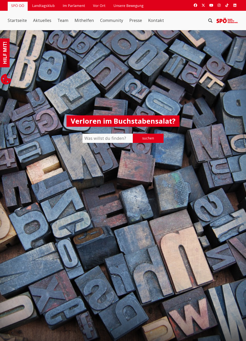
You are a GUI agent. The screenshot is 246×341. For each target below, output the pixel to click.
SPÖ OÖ (17, 5)
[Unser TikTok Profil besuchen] (227, 5)
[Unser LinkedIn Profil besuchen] (234, 5)
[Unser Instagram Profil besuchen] (219, 5)
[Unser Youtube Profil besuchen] (211, 5)
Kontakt (156, 20)
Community (111, 20)
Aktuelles (42, 20)
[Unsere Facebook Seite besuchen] (195, 5)
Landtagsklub (43, 5)
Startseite (17, 20)
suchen (148, 138)
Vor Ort (99, 5)
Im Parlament (74, 5)
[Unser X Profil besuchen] (203, 5)
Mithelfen (84, 20)
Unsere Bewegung (128, 5)
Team (62, 20)
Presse (135, 20)
